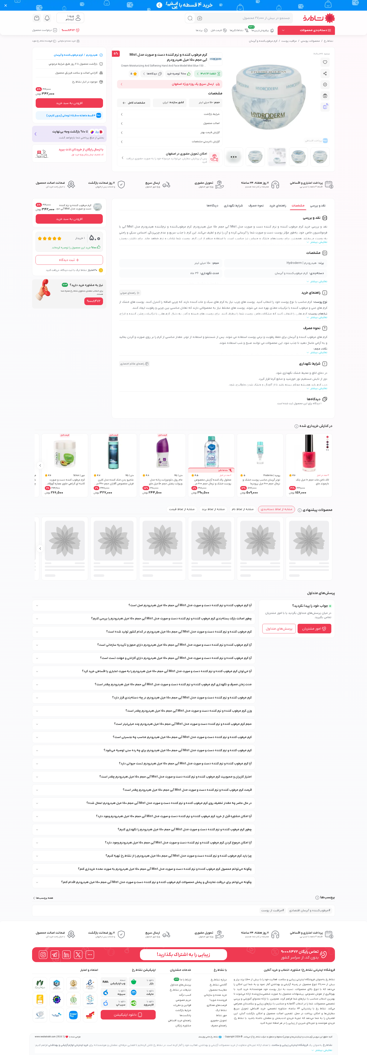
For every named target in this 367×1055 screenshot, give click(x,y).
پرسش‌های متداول (279, 629)
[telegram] (55, 954)
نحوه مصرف (256, 206)
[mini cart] (36, 18)
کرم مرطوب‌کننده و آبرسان (263, 41)
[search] (190, 18)
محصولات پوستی (310, 41)
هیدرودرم (91, 55)
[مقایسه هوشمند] (325, 107)
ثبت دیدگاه (67, 260)
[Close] (6, 5)
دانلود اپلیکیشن (125, 1015)
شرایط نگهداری (233, 206)
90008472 (68, 30)
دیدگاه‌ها (212, 206)
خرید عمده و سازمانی (67, 41)
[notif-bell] (47, 18)
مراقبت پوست (289, 41)
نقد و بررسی (318, 206)
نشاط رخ (328, 41)
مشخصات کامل (136, 103)
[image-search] (199, 18)
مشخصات (298, 206)
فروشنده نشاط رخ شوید (42, 41)
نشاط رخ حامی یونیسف (208, 1036)
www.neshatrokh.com (45, 1036)
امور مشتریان (311, 629)
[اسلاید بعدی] (40, 465)
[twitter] (78, 954)
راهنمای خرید (277, 206)
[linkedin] (66, 954)
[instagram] (43, 954)
